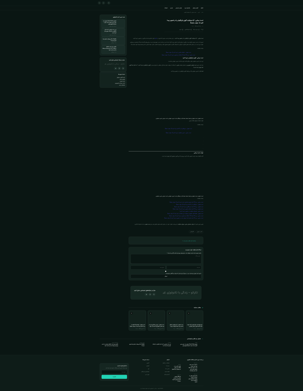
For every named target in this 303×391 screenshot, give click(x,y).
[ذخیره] (188, 313)
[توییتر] (153, 294)
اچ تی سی (147, 374)
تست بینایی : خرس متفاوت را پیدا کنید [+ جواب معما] (178, 133)
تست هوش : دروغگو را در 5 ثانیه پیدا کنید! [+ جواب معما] (189, 204)
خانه (202, 12)
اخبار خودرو (122, 81)
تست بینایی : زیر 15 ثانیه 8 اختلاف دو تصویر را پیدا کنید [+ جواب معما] (178, 55)
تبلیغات (166, 8)
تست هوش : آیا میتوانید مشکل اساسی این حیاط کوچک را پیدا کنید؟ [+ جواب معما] (176, 326)
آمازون (148, 363)
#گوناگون (192, 231)
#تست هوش (199, 231)
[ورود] (108, 2)
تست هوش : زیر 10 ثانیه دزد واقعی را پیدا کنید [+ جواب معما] (188, 207)
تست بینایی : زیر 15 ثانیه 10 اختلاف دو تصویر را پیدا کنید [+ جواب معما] (186, 216)
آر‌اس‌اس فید (166, 374)
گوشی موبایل (195, 8)
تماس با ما (167, 369)
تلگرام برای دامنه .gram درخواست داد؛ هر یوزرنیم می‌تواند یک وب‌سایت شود (109, 48)
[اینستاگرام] (150, 294)
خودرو (171, 8)
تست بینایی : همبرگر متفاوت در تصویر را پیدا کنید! (191, 211)
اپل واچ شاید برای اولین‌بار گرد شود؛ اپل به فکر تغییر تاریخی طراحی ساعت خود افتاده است (194, 326)
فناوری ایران (122, 79)
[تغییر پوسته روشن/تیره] (103, 2)
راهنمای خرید (187, 8)
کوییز (199, 12)
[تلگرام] (146, 294)
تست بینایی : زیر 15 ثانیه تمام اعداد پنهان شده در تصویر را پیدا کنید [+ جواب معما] (183, 218)
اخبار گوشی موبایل (121, 77)
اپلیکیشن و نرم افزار (145, 371)
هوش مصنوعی (179, 8)
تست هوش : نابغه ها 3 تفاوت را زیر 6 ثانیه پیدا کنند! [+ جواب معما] (137, 325)
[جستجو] (99, 2)
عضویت (114, 377)
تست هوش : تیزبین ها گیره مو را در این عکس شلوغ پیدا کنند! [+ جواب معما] (156, 326)
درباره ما (167, 366)
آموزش (147, 366)
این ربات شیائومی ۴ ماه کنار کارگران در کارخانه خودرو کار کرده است (110, 31)
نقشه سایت (167, 371)
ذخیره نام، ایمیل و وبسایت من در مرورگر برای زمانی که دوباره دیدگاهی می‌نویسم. (183, 273)
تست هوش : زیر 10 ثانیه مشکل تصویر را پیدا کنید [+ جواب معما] (188, 209)
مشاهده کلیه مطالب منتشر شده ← (189, 241)
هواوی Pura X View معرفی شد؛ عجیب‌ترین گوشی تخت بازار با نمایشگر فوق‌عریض (109, 22)
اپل (148, 369)
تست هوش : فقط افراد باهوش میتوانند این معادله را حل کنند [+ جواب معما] (185, 214)
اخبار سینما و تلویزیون (120, 83)
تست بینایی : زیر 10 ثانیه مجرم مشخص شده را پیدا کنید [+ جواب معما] (186, 202)
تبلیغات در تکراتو (166, 363)
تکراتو (202, 8)
